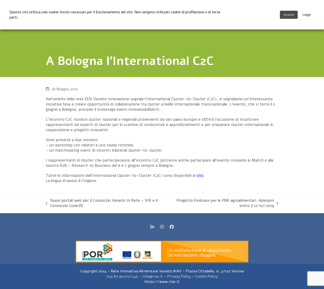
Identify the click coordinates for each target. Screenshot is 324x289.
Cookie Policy (206, 276)
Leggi (306, 14)
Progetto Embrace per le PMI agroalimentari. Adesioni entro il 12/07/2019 (221, 203)
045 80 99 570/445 (122, 276)
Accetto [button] (289, 15)
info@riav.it (152, 276)
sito (199, 175)
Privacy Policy (179, 276)
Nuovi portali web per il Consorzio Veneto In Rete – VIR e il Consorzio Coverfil (101, 203)
